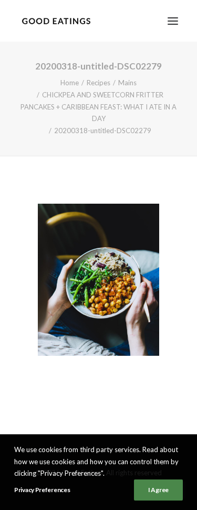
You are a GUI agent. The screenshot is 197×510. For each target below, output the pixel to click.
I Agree (158, 490)
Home (69, 82)
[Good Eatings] (56, 20)
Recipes (98, 82)
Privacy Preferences (42, 490)
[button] (173, 21)
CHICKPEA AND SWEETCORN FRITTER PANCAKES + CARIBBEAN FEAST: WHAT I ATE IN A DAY (98, 107)
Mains (127, 82)
